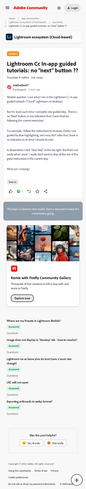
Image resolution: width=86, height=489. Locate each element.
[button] (7, 9)
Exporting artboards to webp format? (29, 401)
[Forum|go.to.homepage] (30, 8)
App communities (30, 18)
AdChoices (67, 483)
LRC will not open (17, 382)
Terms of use (40, 470)
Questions (58, 22)
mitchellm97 (20, 85)
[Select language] (59, 8)
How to (12, 182)
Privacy (54, 470)
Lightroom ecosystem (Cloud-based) (27, 22)
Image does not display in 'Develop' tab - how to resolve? (42, 340)
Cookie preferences (18, 477)
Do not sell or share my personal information (31, 483)
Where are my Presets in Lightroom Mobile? (34, 320)
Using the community (19, 470)
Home (12, 18)
